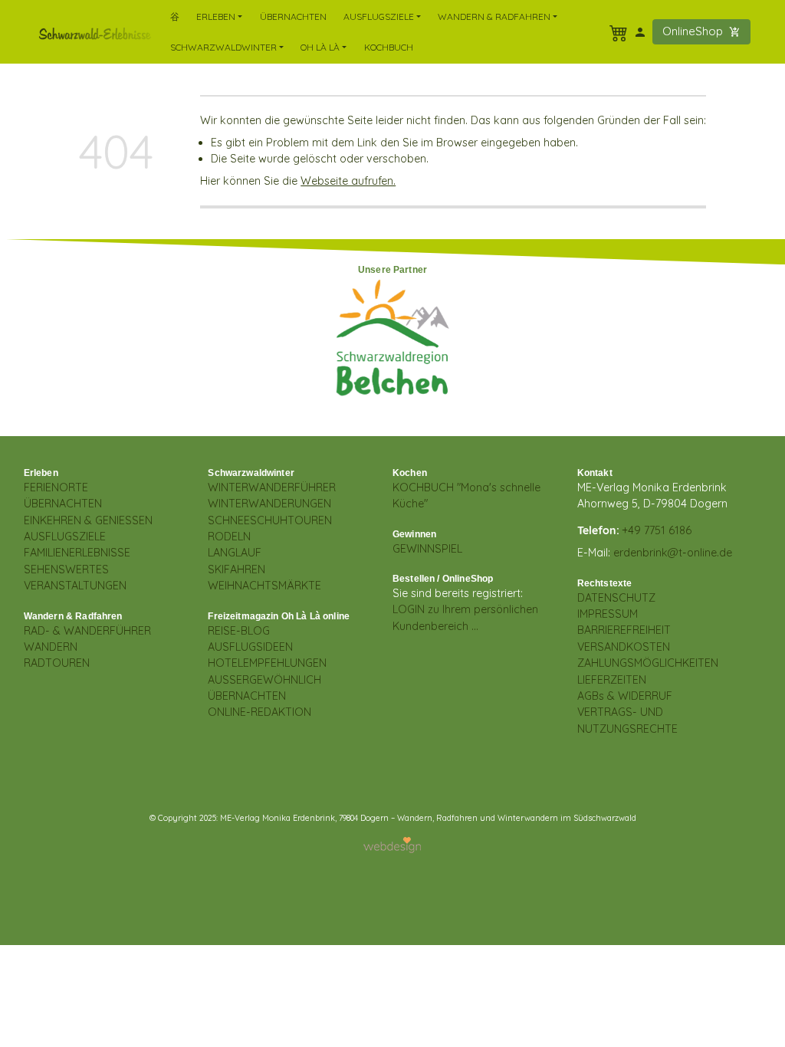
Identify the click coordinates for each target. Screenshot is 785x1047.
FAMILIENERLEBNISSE (77, 553)
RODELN (229, 536)
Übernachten (293, 16)
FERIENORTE (56, 487)
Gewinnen (414, 534)
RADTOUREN (57, 663)
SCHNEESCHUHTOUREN (270, 520)
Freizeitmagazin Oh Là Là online (279, 616)
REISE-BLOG (239, 631)
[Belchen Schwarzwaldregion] (392, 338)
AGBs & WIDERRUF (624, 696)
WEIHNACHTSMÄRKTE (264, 585)
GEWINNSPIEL (427, 549)
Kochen (409, 473)
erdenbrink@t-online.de (672, 553)
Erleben (41, 473)
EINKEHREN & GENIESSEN (88, 520)
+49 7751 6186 (656, 530)
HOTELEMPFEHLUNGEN (267, 663)
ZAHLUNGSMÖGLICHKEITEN (647, 663)
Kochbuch (388, 47)
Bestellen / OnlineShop (442, 578)
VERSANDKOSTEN (623, 647)
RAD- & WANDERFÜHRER (87, 631)
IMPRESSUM (607, 614)
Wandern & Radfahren (73, 616)
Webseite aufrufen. (348, 181)
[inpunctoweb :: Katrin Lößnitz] (393, 844)
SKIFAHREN (236, 569)
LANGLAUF (234, 553)
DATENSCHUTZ (616, 598)
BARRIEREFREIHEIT (624, 630)
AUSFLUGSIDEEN (250, 647)
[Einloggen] (640, 32)
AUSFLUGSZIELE (65, 536)
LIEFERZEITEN (611, 680)
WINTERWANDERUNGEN (269, 503)
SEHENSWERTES (66, 569)
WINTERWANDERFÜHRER (272, 487)
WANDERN (50, 647)
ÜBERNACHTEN (63, 503)
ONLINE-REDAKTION (259, 712)
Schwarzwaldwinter (251, 473)
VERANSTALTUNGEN (75, 585)
